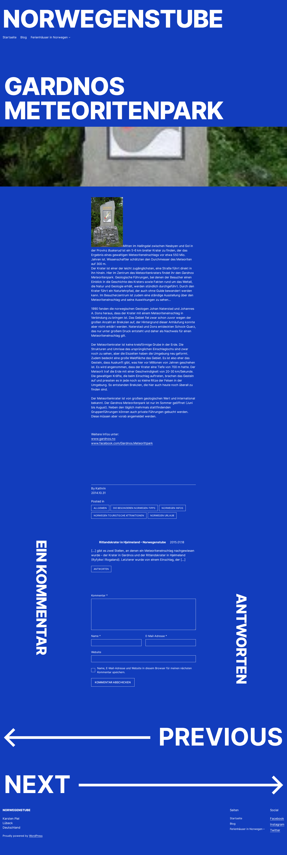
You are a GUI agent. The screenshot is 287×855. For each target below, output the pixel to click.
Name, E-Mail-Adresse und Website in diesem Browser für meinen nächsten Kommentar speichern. (144, 670)
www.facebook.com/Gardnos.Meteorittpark (122, 443)
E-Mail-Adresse (156, 636)
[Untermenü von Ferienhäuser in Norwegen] (69, 37)
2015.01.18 (177, 542)
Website (96, 652)
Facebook (277, 818)
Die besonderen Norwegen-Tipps (134, 508)
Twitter (275, 830)
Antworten (101, 569)
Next (37, 784)
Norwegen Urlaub (162, 515)
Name (96, 636)
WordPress (36, 835)
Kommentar (99, 595)
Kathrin (101, 488)
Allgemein (100, 508)
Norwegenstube (113, 18)
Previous (220, 736)
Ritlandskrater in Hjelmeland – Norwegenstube (132, 542)
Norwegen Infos (172, 508)
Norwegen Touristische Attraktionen (119, 515)
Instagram (277, 824)
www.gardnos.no (103, 438)
